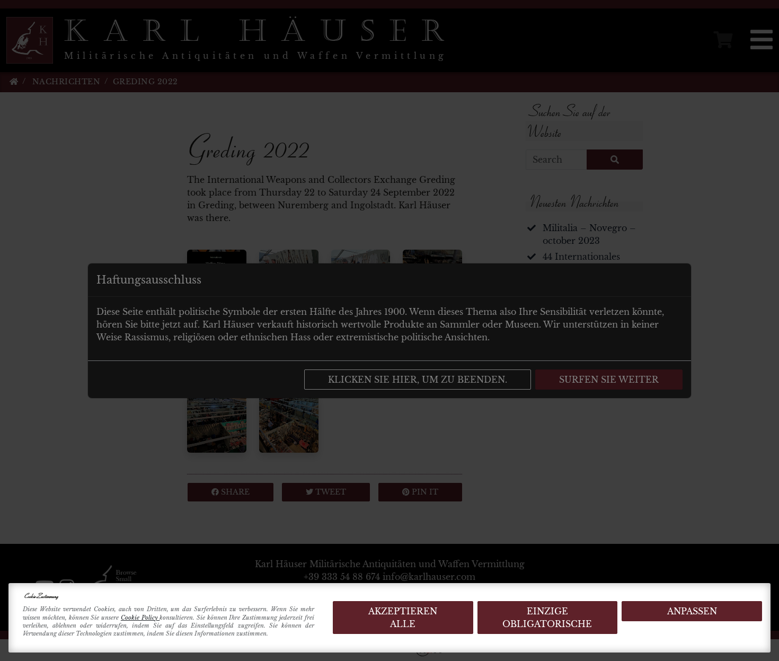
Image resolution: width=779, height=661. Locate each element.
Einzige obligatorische (547, 617)
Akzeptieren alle (402, 617)
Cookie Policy (140, 617)
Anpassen (692, 611)
